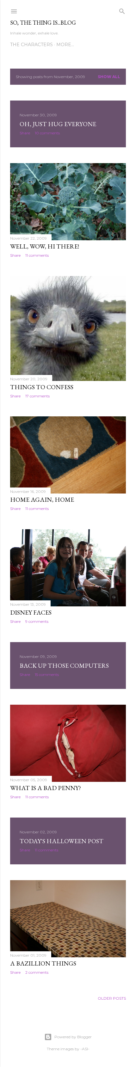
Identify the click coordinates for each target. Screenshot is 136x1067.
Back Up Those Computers (64, 665)
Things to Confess (41, 387)
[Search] (122, 10)
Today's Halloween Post (61, 841)
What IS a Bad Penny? (45, 788)
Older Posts (112, 998)
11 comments (37, 255)
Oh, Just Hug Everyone (58, 124)
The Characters (31, 44)
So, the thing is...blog (43, 22)
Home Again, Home (42, 499)
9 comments (36, 621)
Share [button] (25, 133)
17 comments (37, 396)
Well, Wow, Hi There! (44, 246)
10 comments (47, 133)
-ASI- (85, 1048)
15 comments (47, 674)
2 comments (36, 972)
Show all (109, 76)
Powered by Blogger (73, 1036)
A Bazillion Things (43, 963)
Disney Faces (31, 612)
